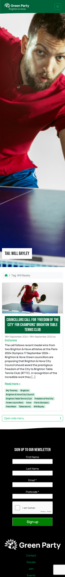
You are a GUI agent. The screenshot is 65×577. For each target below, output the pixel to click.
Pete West (11, 406)
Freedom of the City (44, 398)
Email (32, 480)
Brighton (24, 390)
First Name (32, 457)
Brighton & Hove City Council (20, 394)
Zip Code (32, 492)
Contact (31, 555)
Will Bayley (39, 406)
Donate (31, 562)
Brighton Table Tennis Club (19, 398)
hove (28, 402)
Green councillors (14, 402)
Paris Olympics (41, 402)
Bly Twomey (12, 390)
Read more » (12, 383)
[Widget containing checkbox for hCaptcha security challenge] (32, 507)
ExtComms (11, 340)
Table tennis (25, 406)
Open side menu (14, 418)
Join (31, 569)
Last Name (32, 468)
